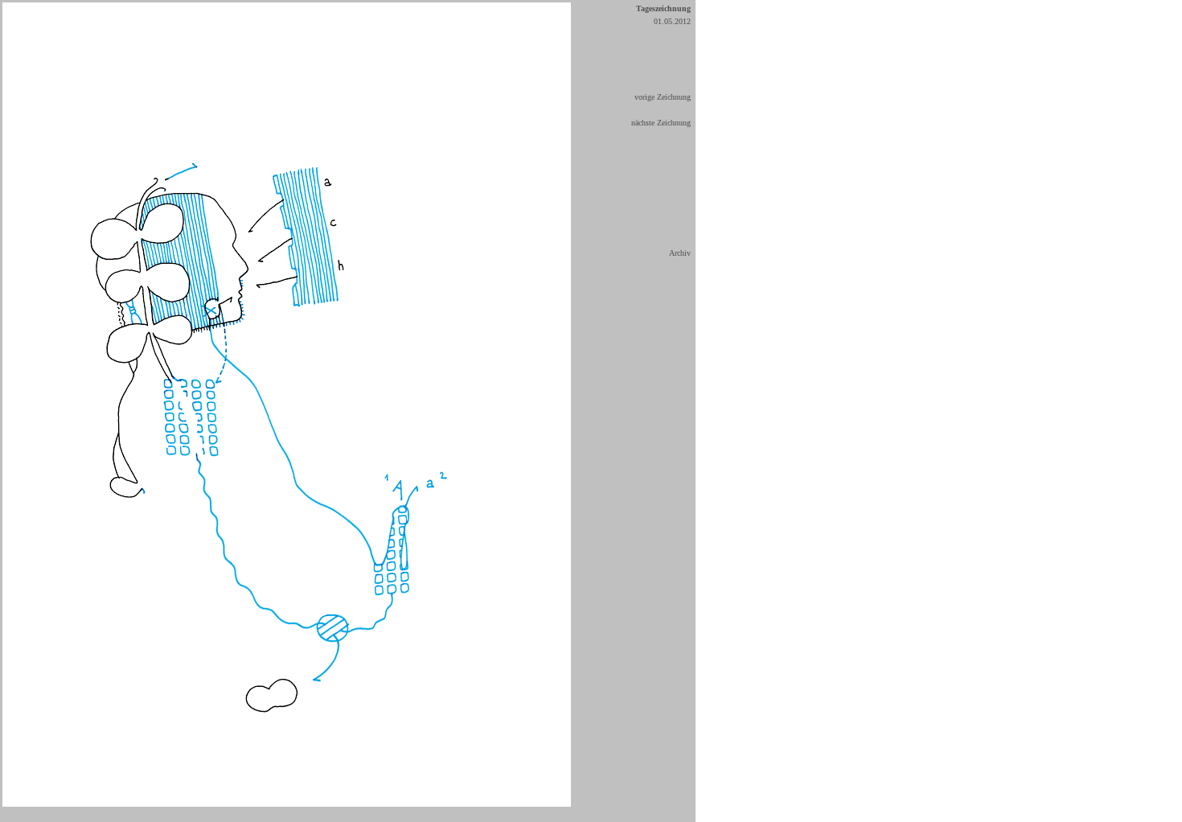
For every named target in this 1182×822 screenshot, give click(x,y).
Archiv (680, 253)
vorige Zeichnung (662, 96)
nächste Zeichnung (661, 122)
